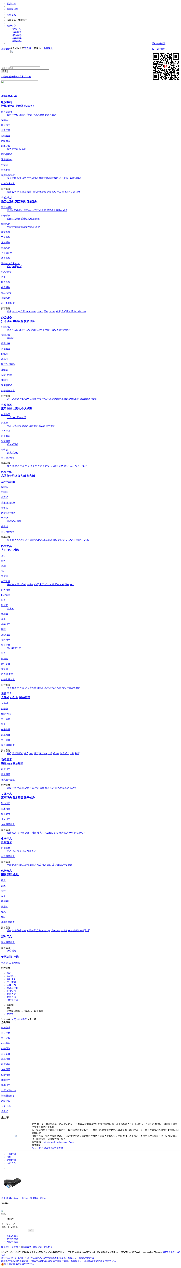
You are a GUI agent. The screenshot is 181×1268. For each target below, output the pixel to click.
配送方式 (26, 1247)
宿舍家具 (5, 729)
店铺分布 (11, 985)
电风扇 (10, 417)
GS (45, 753)
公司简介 (16, 1247)
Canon (40, 311)
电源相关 (29, 105)
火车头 (40, 832)
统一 (9, 930)
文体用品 (6, 793)
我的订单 (11, 3)
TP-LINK (66, 192)
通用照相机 (6, 385)
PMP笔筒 (5, 595)
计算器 (4, 605)
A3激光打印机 (63, 330)
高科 (53, 192)
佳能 (22, 311)
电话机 (14, 76)
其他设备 (33, 426)
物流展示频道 (8, 779)
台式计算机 (12, 114)
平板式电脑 (38, 114)
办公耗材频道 (8, 303)
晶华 (21, 788)
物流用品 (6, 763)
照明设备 (50, 426)
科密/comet (82, 399)
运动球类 (6, 797)
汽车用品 (5, 441)
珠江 (41, 753)
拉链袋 (4, 669)
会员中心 (11, 976)
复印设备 (18, 321)
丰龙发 (10, 608)
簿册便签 (5, 645)
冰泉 (43, 930)
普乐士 (4, 613)
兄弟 (46, 311)
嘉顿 (14, 950)
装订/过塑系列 (8, 364)
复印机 (10, 338)
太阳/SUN (62, 540)
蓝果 (3, 619)
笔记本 (10, 648)
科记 (37, 788)
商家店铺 (11, 997)
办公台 (14, 697)
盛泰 (47, 540)
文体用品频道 (8, 824)
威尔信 (56, 753)
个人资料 (16, 34)
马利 (19, 832)
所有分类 (36, 1148)
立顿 (38, 930)
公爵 (36, 584)
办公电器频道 (8, 458)
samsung (16, 311)
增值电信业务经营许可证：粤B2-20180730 (73, 1258)
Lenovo (52, 311)
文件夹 (27, 76)
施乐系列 (5, 258)
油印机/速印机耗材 (10, 263)
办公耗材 (6, 197)
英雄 (16, 584)
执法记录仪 (12, 444)
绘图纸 (17, 521)
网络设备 (5, 146)
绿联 (84, 466)
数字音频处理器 (47, 178)
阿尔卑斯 (79, 930)
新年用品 (6, 936)
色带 (3, 277)
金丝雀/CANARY (81, 540)
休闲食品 (6, 870)
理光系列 (5, 282)
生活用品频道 (8, 856)
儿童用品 (5, 819)
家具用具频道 (8, 745)
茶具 (4, 874)
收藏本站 (5, 49)
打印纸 (31, 475)
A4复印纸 (6, 76)
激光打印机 (24, 330)
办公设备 (6, 317)
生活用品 (6, 838)
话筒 (23, 178)
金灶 (59, 864)
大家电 (17, 408)
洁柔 (44, 864)
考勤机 (4, 359)
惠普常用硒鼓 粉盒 (30, 218)
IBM (78, 192)
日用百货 (6, 842)
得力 (59, 192)
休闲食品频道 (8, 922)
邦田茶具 (31, 930)
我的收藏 (16, 37)
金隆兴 (10, 788)
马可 (64, 688)
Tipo (48, 930)
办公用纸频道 (8, 532)
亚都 (14, 466)
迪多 (42, 788)
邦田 (10, 874)
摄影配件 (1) (60, 1148)
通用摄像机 (6, 159)
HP (27, 311)
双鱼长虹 (48, 832)
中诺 (48, 192)
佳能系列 (32, 201)
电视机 (10, 426)
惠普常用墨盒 (13, 218)
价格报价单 (12, 1000)
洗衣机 (41, 426)
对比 (3, 1213)
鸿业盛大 (64, 753)
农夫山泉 (55, 930)
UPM (70, 540)
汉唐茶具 (16, 930)
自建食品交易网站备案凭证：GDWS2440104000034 (26, 1261)
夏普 (24, 466)
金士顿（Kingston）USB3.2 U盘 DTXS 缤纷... (23, 1198)
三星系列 (5, 237)
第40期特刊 (12, 988)
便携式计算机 (25, 114)
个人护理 (26, 408)
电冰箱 (17, 426)
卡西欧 (70, 688)
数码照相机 (6, 154)
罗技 (73, 192)
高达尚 (72, 788)
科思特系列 (6, 272)
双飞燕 (20, 192)
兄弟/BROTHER (69, 399)
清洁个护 (31, 851)
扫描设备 (5, 348)
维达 (21, 864)
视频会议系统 (8, 175)
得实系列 (5, 287)
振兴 (16, 864)
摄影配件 (5, 170)
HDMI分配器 (61, 178)
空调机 (24, 426)
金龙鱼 (64, 930)
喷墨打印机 (12, 330)
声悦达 (45, 399)
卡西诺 (10, 864)
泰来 (61, 832)
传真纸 (4, 497)
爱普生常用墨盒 (15, 210)
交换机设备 (50, 114)
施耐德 (10, 584)
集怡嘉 (27, 192)
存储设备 (5, 135)
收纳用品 (5, 624)
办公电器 (6, 404)
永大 (26, 788)
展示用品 (18, 763)
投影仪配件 (6, 375)
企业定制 (11, 991)
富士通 (69, 311)
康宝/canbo (68, 466)
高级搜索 (11, 14)
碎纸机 (4, 354)
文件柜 (5, 697)
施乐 (58, 311)
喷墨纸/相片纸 (8, 502)
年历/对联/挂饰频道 (10, 962)
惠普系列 (20, 201)
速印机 (4, 380)
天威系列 (5, 248)
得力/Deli (92, 399)
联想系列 (5, 232)
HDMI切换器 (74, 178)
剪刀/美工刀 (7, 674)
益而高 (40, 688)
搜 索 (4, 71)
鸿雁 (87, 930)
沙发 (3, 724)
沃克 (46, 584)
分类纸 (4, 526)
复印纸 (22, 475)
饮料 (3, 917)
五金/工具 (6, 1106)
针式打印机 (36, 330)
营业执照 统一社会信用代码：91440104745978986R (26, 1258)
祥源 (77, 753)
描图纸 (10, 521)
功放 (18, 178)
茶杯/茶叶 (6, 901)
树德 (16, 549)
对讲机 (4, 449)
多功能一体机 (49, 330)
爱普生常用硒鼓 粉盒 (56, 210)
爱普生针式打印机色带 (34, 210)
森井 (39, 466)
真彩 (61, 584)
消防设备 (5, 1101)
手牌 (3, 629)
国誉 (3, 600)
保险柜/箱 (24, 697)
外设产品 (5, 130)
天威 (63, 311)
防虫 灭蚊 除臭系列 (16, 851)
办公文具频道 (8, 679)
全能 (50, 753)
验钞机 (4, 369)
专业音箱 (11, 178)
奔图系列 (5, 298)
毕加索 (22, 584)
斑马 (66, 584)
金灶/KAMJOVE (50, 466)
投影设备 (29, 321)
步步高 (42, 192)
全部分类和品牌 (9, 96)
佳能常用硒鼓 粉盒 (30, 227)
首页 (9, 973)
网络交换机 (12, 149)
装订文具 (5, 664)
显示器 (19, 105)
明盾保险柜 (17, 753)
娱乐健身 (29, 797)
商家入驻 (11, 994)
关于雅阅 (11, 982)
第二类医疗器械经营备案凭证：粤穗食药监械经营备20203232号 (84, 1261)
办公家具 (5, 740)
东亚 (41, 584)
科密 (38, 399)
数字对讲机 (12, 452)
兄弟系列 (5, 242)
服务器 (22, 149)
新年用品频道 (8, 942)
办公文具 (6, 546)
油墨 (14, 266)
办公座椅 (5, 719)
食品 (3, 912)
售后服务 (11, 979)
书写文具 (5, 581)
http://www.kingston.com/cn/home (59, 1142)
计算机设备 (8, 105)
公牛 (14, 192)
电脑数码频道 (8, 183)
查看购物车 (12, 9)
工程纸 (4, 518)
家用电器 (6, 408)
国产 (36, 753)
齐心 (9, 399)
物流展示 (6, 759)
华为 (75, 832)
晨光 (9, 192)
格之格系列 (6, 293)
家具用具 (6, 693)
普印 (51, 399)
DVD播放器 (32, 178)
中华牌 (30, 584)
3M (2, 571)
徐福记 (71, 930)
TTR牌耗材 (6, 253)
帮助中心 (11, 26)
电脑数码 (6, 102)
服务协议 (48, 1247)
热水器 (22, 417)
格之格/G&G (79, 311)
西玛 (42, 540)
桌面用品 (5, 640)
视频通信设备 (8, 1095)
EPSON (32, 311)
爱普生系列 (8, 201)
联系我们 (5, 1247)
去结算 (10, 1014)
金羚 (34, 466)
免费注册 (48, 48)
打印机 (21, 76)
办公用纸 (6, 472)
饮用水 (4, 906)
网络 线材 (6, 141)
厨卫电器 (5, 436)
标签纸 (4, 508)
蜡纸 (9, 266)
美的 (60, 466)
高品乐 (53, 540)
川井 (19, 466)
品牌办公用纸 (9, 475)
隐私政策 (37, 1247)
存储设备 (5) (47, 1148)
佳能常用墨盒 (13, 227)
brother (57, 399)
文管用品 (5, 634)
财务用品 (5, 590)
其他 (31, 753)
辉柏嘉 (4, 658)
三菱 (51, 584)
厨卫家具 (5, 735)
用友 (37, 540)
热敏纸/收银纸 (8, 513)
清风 (64, 864)
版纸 (19, 266)
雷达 (49, 864)
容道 (56, 832)
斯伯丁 (81, 832)
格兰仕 (78, 466)
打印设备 (6, 321)
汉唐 (3, 896)
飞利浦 (35, 192)
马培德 (4, 576)
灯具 (16, 417)
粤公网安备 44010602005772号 (19, 1264)
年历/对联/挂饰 (10, 956)
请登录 (27, 48)
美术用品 (18, 797)
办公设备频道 (8, 390)
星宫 (32, 540)
